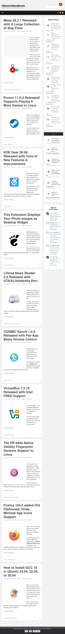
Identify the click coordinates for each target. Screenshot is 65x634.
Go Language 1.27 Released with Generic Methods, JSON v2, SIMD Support (53, 99)
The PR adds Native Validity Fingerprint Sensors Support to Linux (19, 448)
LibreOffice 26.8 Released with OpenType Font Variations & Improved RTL (53, 69)
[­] (32, 1)
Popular (53, 134)
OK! (26, 631)
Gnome (12, 265)
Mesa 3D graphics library (15, 89)
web (14, 559)
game (11, 144)
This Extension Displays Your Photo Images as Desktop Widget (22, 218)
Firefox (11, 559)
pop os (11, 380)
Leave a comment (27, 31)
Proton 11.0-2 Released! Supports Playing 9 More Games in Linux (22, 101)
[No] (63, 630)
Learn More (36, 631)
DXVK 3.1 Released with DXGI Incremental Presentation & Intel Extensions (53, 36)
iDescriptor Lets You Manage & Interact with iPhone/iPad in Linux (53, 110)
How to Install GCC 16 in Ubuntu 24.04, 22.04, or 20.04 (21, 571)
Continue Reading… (9, 82)
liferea (17, 323)
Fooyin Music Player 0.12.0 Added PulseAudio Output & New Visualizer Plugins (55, 237)
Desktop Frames (33, 247)
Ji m (51, 213)
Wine (32, 130)
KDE (11, 206)
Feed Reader (13, 323)
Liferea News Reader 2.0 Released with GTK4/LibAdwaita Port (20, 277)
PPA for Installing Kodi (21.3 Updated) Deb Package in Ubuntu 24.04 (55, 260)
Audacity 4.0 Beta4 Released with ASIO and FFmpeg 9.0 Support (53, 47)
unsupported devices (20, 485)
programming (13, 618)
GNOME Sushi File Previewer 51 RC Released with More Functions (56, 26)
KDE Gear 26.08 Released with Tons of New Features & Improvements (20, 158)
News (6, 89)
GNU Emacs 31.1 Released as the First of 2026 (56, 78)
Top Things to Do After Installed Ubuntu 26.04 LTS (56, 140)
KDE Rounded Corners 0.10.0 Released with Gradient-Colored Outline (53, 121)
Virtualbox (12, 435)
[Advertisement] (16, 46)
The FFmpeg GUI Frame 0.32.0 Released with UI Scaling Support (55, 249)
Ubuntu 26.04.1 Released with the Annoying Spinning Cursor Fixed (53, 58)
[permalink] (39, 89)
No (30, 631)
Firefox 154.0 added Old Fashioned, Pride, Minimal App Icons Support (22, 511)
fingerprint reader (14, 497)
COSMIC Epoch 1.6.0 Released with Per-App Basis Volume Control (21, 335)
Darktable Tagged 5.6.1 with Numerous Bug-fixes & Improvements (53, 88)
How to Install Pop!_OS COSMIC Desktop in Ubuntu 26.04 (55, 215)
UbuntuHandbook (13, 6)
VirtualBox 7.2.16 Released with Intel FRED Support (18, 392)
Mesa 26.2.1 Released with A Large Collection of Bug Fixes (21, 24)
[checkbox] (60, 4)
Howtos (6, 265)
